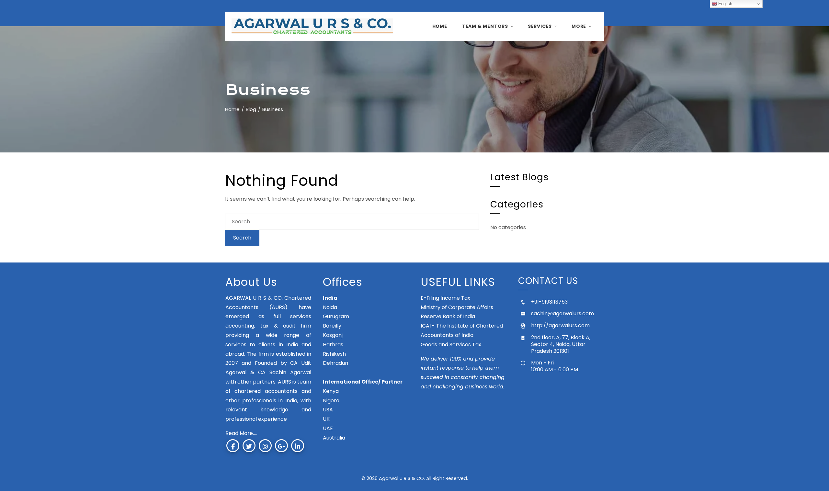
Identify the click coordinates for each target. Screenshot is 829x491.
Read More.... (241, 433)
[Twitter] (249, 445)
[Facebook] (232, 445)
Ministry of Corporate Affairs (457, 307)
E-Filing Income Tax (445, 298)
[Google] (281, 445)
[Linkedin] (297, 445)
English (724, 3)
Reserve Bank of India (448, 316)
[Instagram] (265, 445)
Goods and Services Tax (451, 344)
